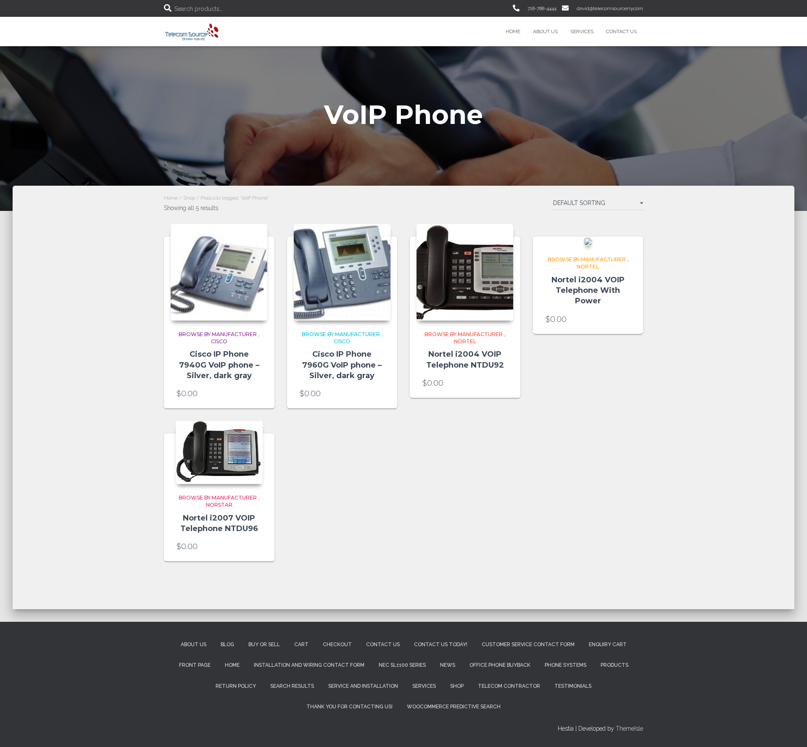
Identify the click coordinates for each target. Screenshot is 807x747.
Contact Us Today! (440, 644)
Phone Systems (565, 665)
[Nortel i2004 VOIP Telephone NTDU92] (465, 272)
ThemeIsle (629, 728)
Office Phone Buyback (499, 665)
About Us (545, 31)
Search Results (292, 686)
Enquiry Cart (608, 644)
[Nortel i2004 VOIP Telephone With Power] (588, 241)
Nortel (465, 341)
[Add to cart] (257, 393)
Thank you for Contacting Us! (349, 707)
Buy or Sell (264, 644)
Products (614, 665)
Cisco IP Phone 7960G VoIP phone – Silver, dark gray (342, 365)
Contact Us (621, 31)
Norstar (219, 505)
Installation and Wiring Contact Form (309, 665)
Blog (227, 644)
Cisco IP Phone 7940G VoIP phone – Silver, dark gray (219, 365)
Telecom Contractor (509, 686)
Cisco (219, 341)
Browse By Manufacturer (218, 334)
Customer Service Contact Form (528, 644)
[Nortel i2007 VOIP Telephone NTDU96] (219, 452)
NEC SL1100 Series (402, 665)
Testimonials (572, 686)
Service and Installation (363, 686)
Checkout (337, 644)
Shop (189, 198)
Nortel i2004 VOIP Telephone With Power (588, 290)
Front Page (195, 665)
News (447, 665)
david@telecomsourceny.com (609, 8)
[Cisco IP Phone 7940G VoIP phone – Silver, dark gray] (219, 272)
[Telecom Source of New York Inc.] (193, 31)
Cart (301, 644)
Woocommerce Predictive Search (454, 707)
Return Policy (236, 686)
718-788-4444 (541, 8)
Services (581, 31)
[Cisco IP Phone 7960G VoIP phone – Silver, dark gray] (342, 272)
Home (513, 31)
